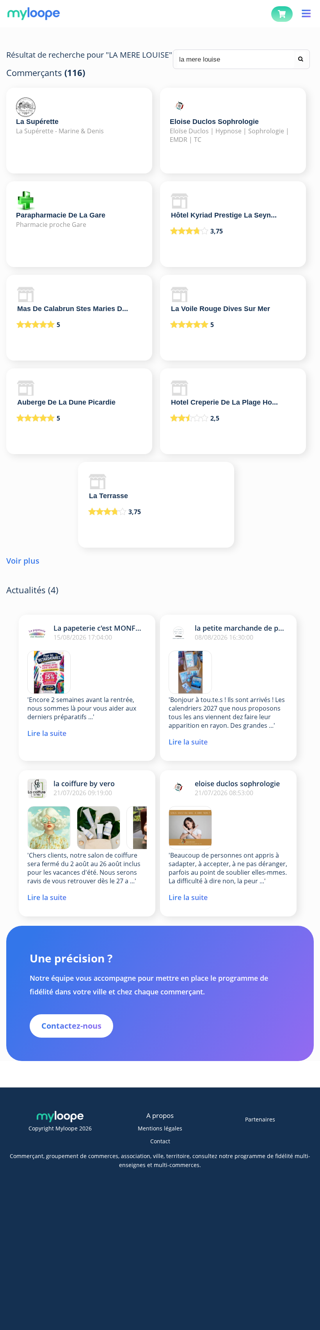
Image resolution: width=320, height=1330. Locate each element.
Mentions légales (160, 1128)
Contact (160, 1141)
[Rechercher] (301, 56)
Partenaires (260, 1119)
